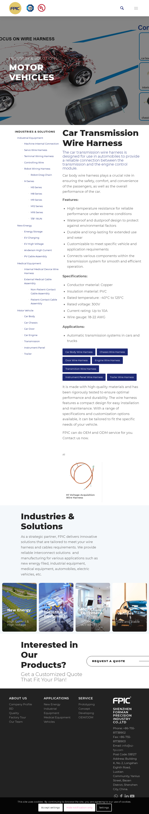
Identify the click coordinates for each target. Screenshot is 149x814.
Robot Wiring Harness (37, 168)
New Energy (24, 225)
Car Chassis (30, 322)
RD (11, 708)
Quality (14, 713)
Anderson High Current (38, 250)
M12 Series (37, 206)
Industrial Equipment (30, 137)
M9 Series (36, 199)
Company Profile (20, 704)
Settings (104, 807)
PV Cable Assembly (35, 256)
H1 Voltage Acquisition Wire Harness (80, 496)
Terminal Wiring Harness (39, 156)
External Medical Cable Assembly (38, 281)
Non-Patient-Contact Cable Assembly (43, 291)
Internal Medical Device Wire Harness (41, 271)
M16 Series (37, 212)
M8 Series (36, 193)
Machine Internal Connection (41, 143)
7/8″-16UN (36, 218)
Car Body (29, 316)
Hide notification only (79, 807)
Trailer (28, 353)
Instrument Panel (34, 347)
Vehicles (49, 721)
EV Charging (31, 237)
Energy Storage (33, 231)
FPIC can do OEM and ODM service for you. (98, 433)
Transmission (32, 341)
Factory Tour (17, 717)
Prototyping (86, 704)
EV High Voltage (34, 243)
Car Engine (30, 335)
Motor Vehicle (25, 310)
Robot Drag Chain (41, 174)
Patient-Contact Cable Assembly (44, 301)
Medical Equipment (29, 263)
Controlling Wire (34, 162)
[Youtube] (132, 796)
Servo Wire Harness (35, 150)
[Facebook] (121, 796)
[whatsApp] (115, 796)
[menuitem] (122, 8)
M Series (29, 181)
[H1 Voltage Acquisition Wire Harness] (82, 476)
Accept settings (50, 807)
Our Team (16, 721)
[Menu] (136, 8)
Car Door (29, 328)
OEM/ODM (85, 717)
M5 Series (36, 187)
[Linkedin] (126, 796)
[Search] (122, 8)
